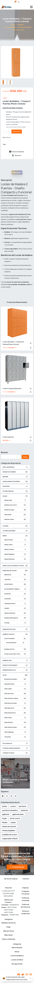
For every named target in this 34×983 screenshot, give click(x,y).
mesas (13, 822)
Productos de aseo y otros (12, 654)
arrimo (4, 806)
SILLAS (5, 675)
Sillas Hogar (7, 514)
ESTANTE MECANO (8, 491)
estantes (24, 810)
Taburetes (7, 737)
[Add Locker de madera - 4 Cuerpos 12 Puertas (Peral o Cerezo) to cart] (30, 347)
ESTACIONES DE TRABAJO (12, 589)
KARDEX (6, 608)
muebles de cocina (9, 834)
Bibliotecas (7, 574)
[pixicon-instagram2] (27, 974)
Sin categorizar (7, 743)
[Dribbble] (15, 796)
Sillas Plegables (9, 732)
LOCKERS (20, 25)
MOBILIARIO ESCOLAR (9, 629)
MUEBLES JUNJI (7, 660)
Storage (6, 623)
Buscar (4, 452)
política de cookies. (22, 979)
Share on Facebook (18, 152)
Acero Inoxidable (9, 638)
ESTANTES (7, 594)
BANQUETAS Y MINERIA (9, 472)
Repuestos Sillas (9, 684)
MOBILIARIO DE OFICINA (10, 570)
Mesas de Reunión (9, 613)
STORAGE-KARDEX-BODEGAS (11, 748)
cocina (13, 806)
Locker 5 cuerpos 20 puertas (12, 388)
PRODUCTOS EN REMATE (10, 665)
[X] (7, 796)
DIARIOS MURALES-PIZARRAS (11, 481)
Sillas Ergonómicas (10, 713)
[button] (30, 49)
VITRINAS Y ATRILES (8, 753)
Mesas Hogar (8, 500)
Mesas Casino (8, 544)
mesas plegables (8, 830)
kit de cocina (15, 818)
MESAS (5, 536)
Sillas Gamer (8, 717)
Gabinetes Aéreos (9, 603)
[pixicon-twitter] (23, 974)
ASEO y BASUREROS (8, 467)
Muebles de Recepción (11, 618)
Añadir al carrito (17, 131)
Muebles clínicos (9, 649)
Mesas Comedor (9, 549)
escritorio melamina (10, 810)
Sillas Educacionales (10, 703)
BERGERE (5, 476)
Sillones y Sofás (9, 519)
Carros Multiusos (11, 642)
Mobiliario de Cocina (10, 505)
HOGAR (5, 496)
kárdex (4, 822)
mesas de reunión (9, 826)
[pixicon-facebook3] (19, 974)
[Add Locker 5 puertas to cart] (30, 440)
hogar (4, 818)
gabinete (5, 814)
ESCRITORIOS (8, 584)
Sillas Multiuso (8, 722)
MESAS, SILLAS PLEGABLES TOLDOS (13, 565)
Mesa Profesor (8, 540)
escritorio (22, 806)
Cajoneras (7, 579)
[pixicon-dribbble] (31, 974)
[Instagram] (11, 796)
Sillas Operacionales (10, 727)
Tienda (12, 25)
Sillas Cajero (8, 689)
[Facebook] (2, 796)
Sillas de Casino (9, 693)
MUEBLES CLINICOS (8, 634)
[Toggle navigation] (31, 6)
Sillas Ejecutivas (9, 708)
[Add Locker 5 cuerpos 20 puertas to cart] (30, 392)
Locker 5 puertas (8, 437)
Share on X (18, 155)
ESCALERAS (6, 486)
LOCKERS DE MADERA (9, 531)
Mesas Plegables (9, 554)
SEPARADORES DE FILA (9, 670)
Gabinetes (7, 599)
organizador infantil (10, 838)
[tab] (17, 172)
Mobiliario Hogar (9, 510)
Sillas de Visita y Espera (11, 698)
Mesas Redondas (9, 559)
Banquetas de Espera (10, 679)
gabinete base (18, 814)
